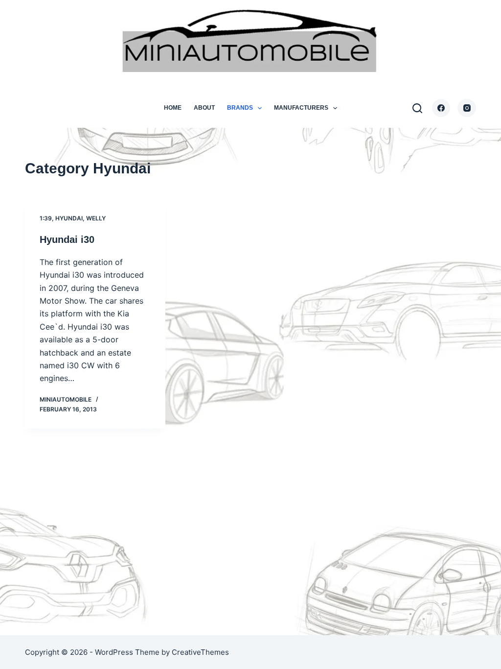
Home (173, 107)
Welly (96, 218)
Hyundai (69, 218)
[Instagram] (466, 108)
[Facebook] (441, 108)
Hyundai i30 (67, 239)
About (204, 107)
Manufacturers (301, 107)
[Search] (417, 108)
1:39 (46, 218)
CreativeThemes (200, 652)
